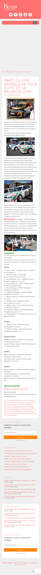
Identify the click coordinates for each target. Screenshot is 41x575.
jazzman (23, 406)
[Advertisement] (20, 46)
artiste (29, 400)
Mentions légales (7, 562)
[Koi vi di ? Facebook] (16, 15)
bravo (8, 402)
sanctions (24, 411)
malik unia (10, 408)
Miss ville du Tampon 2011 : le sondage (15, 489)
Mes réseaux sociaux (20, 562)
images (18, 406)
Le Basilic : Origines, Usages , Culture (15, 456)
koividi (27, 406)
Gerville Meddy (12, 406)
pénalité (12, 409)
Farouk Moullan (21, 404)
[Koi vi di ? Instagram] (30, 15)
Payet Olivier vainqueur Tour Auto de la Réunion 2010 (20, 86)
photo (24, 409)
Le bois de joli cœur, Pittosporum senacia (16, 467)
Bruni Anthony (13, 402)
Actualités (12, 400)
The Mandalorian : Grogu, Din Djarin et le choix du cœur (20, 453)
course (26, 402)
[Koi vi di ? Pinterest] (20, 15)
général (6, 406)
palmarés (24, 408)
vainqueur (25, 413)
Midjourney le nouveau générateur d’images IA (18, 469)
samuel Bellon (17, 411)
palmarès (15, 129)
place (31, 409)
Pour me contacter (20, 564)
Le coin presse (33, 562)
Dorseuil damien (12, 404)
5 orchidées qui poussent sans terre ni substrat (18, 451)
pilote (28, 409)
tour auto (20, 413)
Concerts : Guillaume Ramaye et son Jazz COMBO (19, 461)
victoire (31, 413)
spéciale (6, 413)
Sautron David (30, 411)
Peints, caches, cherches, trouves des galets (17, 459)
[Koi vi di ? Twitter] (11, 15)
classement (21, 402)
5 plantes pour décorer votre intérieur (15, 464)
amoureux (24, 400)
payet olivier (7, 409)
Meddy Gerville (17, 408)
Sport (17, 400)
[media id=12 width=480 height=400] (16, 389)
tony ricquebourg (13, 413)
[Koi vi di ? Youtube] (25, 15)
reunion (11, 411)
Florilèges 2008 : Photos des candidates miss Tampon (20, 480)
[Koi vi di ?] (20, 6)
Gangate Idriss (29, 404)
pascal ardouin (30, 408)
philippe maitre (19, 409)
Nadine (18, 95)
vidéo (34, 413)
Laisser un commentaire (10, 415)
